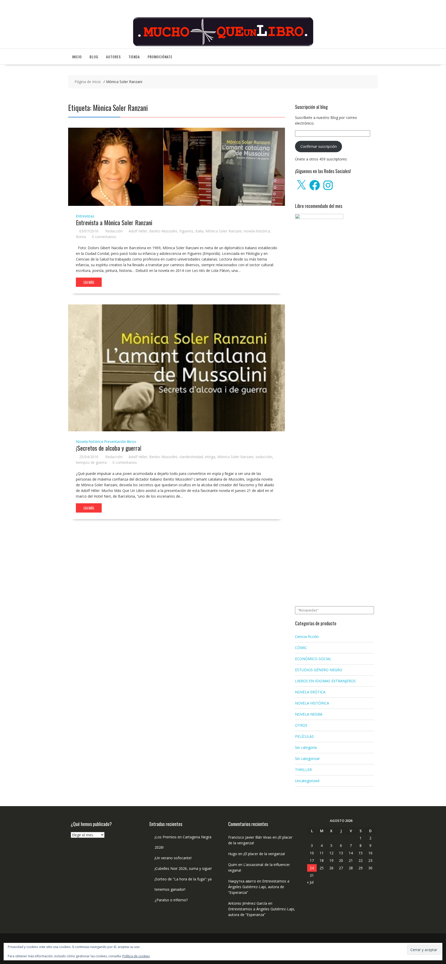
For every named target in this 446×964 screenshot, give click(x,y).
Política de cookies (136, 956)
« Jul (310, 882)
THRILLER (303, 769)
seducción (264, 456)
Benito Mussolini (163, 231)
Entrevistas (85, 216)
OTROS (301, 725)
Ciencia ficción (307, 636)
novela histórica (257, 231)
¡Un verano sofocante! (173, 857)
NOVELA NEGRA (308, 714)
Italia (199, 231)
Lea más (89, 282)
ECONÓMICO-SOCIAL (313, 658)
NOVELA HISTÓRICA (312, 703)
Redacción (114, 231)
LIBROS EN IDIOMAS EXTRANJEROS (325, 680)
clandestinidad (191, 456)
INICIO (77, 56)
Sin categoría (306, 747)
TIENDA (134, 56)
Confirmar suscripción (318, 146)
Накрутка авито (242, 881)
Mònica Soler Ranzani (223, 231)
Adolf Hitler (138, 231)
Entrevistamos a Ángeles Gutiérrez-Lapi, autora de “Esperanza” (258, 887)
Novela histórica (89, 441)
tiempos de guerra (91, 462)
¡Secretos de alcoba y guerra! (108, 447)
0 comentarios (104, 236)
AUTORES (113, 56)
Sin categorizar (307, 758)
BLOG (94, 56)
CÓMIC (301, 647)
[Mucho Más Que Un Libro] (223, 45)
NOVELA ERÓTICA (310, 692)
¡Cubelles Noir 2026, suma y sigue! (183, 868)
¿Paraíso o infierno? (171, 899)
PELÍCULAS (304, 736)
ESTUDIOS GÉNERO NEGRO (318, 669)
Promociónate (160, 56)
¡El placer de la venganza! (264, 853)
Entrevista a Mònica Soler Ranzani (114, 222)
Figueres (186, 231)
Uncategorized (307, 780)
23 (370, 860)
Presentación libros (120, 441)
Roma (81, 236)
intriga (210, 456)
